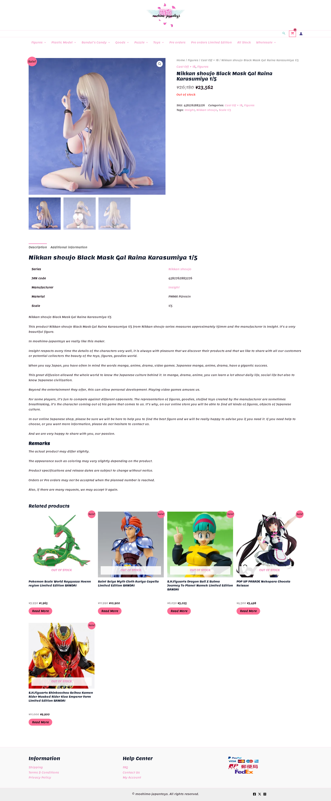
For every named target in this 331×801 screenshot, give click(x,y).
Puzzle (139, 42)
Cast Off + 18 (210, 60)
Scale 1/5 (225, 110)
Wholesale (264, 42)
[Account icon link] (301, 33)
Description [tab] (38, 247)
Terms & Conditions (44, 772)
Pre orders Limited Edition (211, 42)
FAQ (125, 767)
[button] (283, 34)
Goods (120, 42)
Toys (156, 42)
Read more (40, 611)
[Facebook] (254, 794)
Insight (190, 110)
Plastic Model (62, 42)
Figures (37, 42)
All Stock (244, 42)
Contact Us (131, 772)
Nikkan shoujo (206, 110)
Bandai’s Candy (94, 42)
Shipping (36, 767)
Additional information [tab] (69, 247)
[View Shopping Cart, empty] (292, 33)
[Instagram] (264, 794)
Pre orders (177, 42)
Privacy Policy (40, 777)
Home (181, 60)
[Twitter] (259, 794)
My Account (132, 777)
